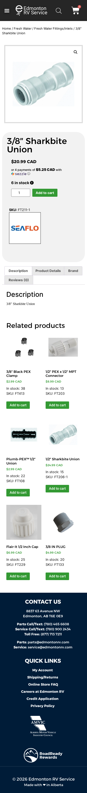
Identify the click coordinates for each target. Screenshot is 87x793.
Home (6, 28)
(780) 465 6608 (43, 624)
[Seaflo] (25, 228)
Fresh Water (22, 28)
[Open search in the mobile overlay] (58, 10)
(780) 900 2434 (43, 629)
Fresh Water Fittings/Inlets (53, 28)
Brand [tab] (73, 271)
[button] (7, 11)
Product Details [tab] (48, 271)
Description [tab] (18, 271)
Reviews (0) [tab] (19, 280)
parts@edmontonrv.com (48, 642)
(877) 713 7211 (43, 634)
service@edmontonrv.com (50, 647)
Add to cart (45, 193)
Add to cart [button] (18, 405)
